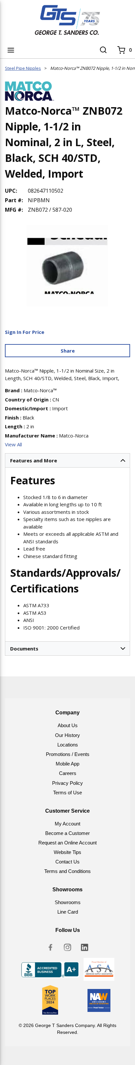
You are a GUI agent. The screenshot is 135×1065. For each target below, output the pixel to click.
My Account (67, 823)
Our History (67, 735)
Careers (67, 773)
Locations (67, 744)
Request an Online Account (67, 842)
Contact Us (67, 861)
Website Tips (67, 852)
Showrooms (68, 902)
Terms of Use (67, 792)
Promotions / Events (67, 754)
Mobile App (67, 763)
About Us (68, 725)
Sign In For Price (24, 332)
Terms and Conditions (67, 871)
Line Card (67, 912)
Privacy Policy (67, 783)
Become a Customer (67, 833)
